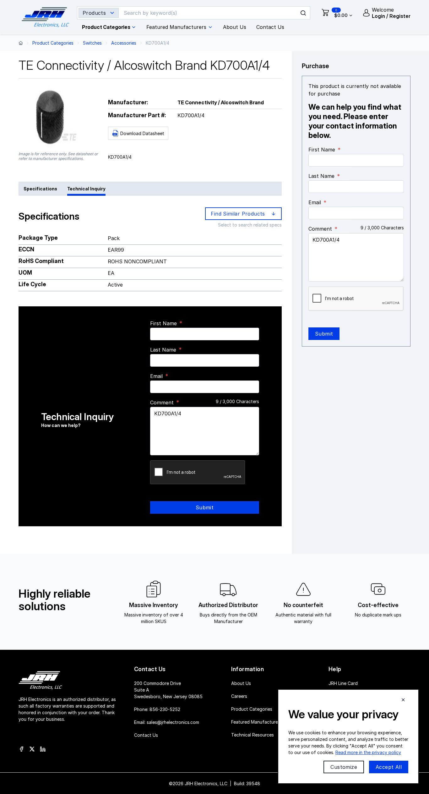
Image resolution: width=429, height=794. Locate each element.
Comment (162, 402)
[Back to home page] (21, 43)
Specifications (40, 188)
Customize (343, 767)
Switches (92, 43)
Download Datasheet (142, 133)
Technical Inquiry (86, 188)
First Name (163, 323)
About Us (241, 683)
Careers (239, 695)
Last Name (163, 350)
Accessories (123, 43)
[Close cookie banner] (403, 700)
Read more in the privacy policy (368, 752)
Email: (166, 722)
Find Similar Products (239, 214)
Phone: (157, 709)
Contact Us (146, 734)
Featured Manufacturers (256, 721)
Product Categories (52, 43)
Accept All (389, 767)
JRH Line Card (343, 683)
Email (156, 376)
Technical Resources (252, 734)
